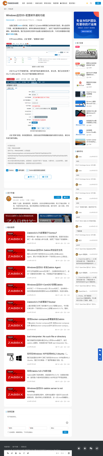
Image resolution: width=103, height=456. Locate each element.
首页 (23, 3)
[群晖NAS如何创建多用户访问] (80, 65)
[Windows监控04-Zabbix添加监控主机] (15, 255)
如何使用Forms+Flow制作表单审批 (91, 132)
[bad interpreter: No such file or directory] (15, 341)
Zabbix (20, 26)
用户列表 (15, 447)
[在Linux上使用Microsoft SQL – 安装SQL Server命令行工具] (80, 104)
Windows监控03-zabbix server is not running (45, 389)
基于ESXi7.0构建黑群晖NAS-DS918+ (91, 75)
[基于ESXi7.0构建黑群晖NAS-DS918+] (80, 75)
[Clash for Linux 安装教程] (80, 94)
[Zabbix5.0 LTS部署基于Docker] (15, 306)
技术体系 (29, 3)
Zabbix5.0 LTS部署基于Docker (41, 302)
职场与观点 (47, 3)
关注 (58, 197)
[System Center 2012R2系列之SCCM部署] (80, 142)
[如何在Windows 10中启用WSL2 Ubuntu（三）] (15, 358)
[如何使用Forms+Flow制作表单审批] (80, 132)
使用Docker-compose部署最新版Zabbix (45, 319)
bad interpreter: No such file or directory (46, 336)
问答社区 (64, 3)
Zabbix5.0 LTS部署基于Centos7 (42, 233)
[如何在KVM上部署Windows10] (80, 113)
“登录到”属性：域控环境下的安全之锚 (91, 207)
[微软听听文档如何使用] (80, 84)
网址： (53, 428)
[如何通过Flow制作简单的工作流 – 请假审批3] (80, 123)
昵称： (10, 428)
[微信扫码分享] (8, 453)
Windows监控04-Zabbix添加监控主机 (44, 250)
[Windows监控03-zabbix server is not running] (15, 393)
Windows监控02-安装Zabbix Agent (44, 267)
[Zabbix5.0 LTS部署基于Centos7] (15, 237)
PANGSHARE (10, 20)
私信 (67, 197)
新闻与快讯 (38, 3)
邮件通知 (11, 34)
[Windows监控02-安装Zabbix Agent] (15, 272)
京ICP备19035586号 (38, 450)
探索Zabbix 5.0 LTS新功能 (39, 371)
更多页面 (72, 3)
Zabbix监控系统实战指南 (37, 170)
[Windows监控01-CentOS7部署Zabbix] (15, 289)
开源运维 (39, 20)
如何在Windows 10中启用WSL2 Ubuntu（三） (48, 354)
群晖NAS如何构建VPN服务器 (85, 56)
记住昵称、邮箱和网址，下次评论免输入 (21, 432)
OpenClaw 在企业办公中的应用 (89, 249)
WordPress (57, 450)
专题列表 (56, 3)
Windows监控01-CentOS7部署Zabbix (45, 284)
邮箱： (31, 428)
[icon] (79, 448)
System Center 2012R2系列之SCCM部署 (91, 142)
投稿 (98, 3)
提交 (65, 432)
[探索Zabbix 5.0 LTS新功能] (15, 375)
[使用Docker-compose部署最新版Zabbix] (15, 324)
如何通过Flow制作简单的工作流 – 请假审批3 (91, 122)
